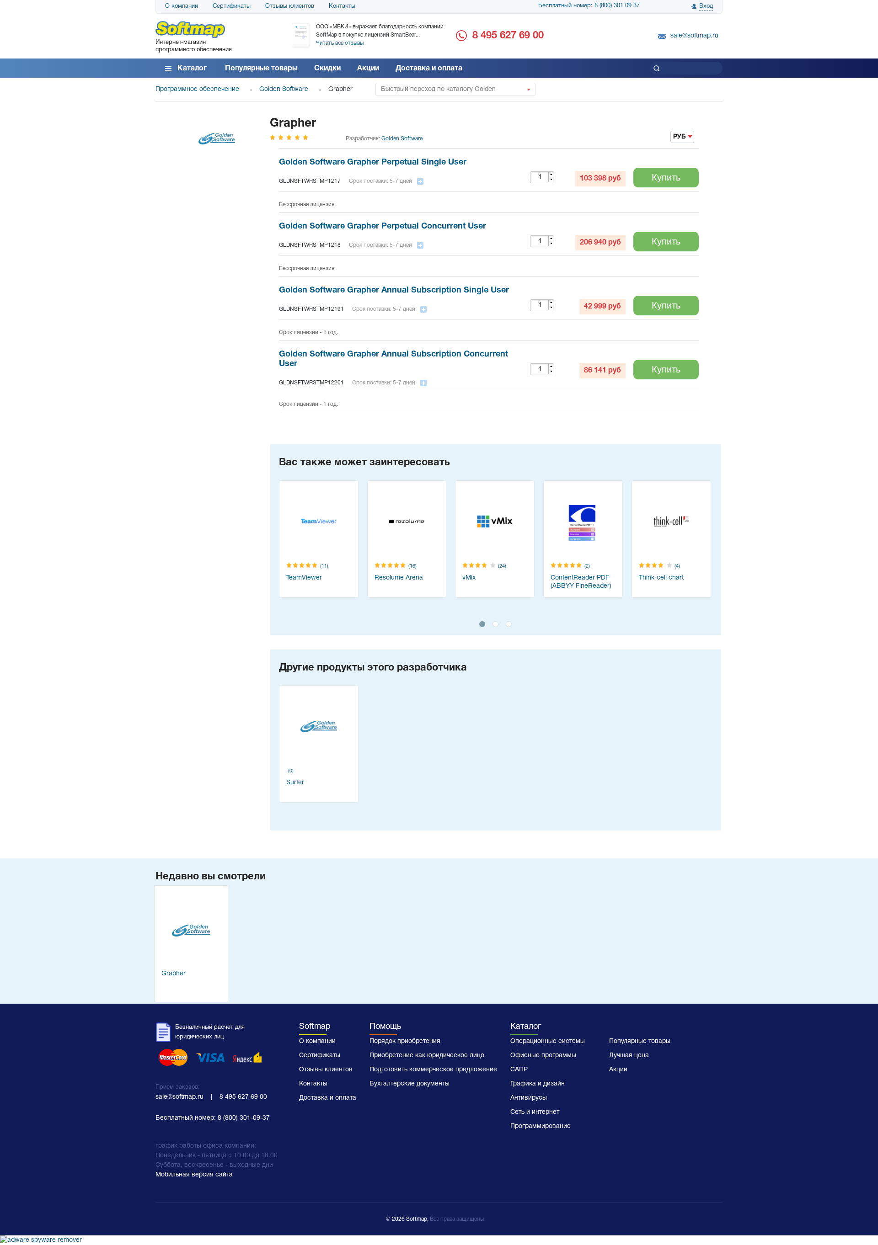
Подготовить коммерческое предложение (433, 1070)
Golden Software (402, 138)
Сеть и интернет (534, 1112)
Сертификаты (232, 6)
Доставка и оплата (429, 68)
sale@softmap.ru (694, 36)
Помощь (385, 1027)
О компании (181, 6)
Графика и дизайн (537, 1084)
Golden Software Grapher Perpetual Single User (372, 162)
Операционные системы (547, 1041)
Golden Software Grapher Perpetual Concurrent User (382, 226)
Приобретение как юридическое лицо (426, 1056)
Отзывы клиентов (289, 6)
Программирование (540, 1126)
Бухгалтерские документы (409, 1084)
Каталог (192, 68)
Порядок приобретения (404, 1041)
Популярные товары (261, 68)
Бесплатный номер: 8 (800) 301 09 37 (589, 6)
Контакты (342, 6)
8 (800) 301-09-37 (244, 1118)
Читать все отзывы (340, 43)
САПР (519, 1070)
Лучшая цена (629, 1056)
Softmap (315, 1027)
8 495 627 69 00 (508, 35)
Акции (368, 68)
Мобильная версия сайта (194, 1175)
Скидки (327, 68)
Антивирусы (528, 1098)
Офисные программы (543, 1056)
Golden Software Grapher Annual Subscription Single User (394, 290)
